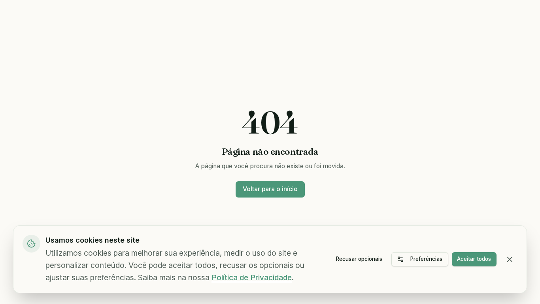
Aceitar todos (474, 259)
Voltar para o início (270, 189)
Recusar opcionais (359, 259)
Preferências (426, 259)
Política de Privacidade (251, 277)
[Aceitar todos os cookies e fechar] (510, 259)
